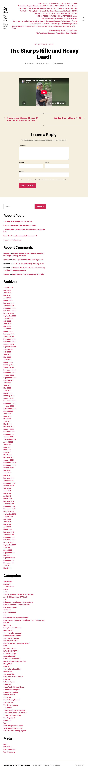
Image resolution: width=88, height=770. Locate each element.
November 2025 (9, 311)
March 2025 (7, 331)
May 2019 (7, 493)
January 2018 (8, 535)
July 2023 (7, 383)
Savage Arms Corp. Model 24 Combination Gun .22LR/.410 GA (56, 13)
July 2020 (7, 470)
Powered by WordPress (52, 765)
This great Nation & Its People (14, 710)
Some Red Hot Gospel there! (13, 687)
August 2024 (8, 349)
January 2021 (8, 460)
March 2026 (7, 300)
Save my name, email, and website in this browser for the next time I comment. (43, 180)
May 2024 (7, 357)
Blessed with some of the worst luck (16, 605)
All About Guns (41, 44)
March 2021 (7, 455)
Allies (5, 589)
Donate (74, 6)
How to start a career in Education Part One (62, 8)
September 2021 (9, 439)
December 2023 (9, 370)
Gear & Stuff (8, 630)
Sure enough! (55, 24)
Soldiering (7, 684)
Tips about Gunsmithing (12, 715)
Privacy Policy (33, 11)
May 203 (6, 555)
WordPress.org (9, 752)
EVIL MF (6, 623)
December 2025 (9, 308)
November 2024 (9, 342)
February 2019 (8, 501)
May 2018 (7, 524)
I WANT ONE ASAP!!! (10, 651)
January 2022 (8, 429)
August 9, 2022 (44, 63)
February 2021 (8, 457)
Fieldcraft (7, 625)
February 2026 (8, 303)
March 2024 (7, 362)
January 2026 (8, 306)
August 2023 (8, 380)
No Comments (58, 63)
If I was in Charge (9, 653)
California (7, 610)
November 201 (8, 563)
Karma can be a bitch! (11, 659)
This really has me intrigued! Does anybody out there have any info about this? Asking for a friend (43, 27)
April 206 (6, 547)
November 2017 (9, 540)
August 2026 (8, 288)
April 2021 (7, 452)
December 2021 (9, 432)
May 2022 (7, 419)
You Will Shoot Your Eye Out (5, 14)
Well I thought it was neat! (12, 728)
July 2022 (7, 414)
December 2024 (9, 339)
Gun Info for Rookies (10, 641)
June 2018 (7, 522)
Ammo (51, 44)
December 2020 (9, 462)
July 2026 (7, 290)
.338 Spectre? (42, 3)
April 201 (6, 565)
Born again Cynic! (10, 607)
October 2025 (8, 313)
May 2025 (7, 326)
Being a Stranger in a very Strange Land (18, 602)
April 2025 (7, 329)
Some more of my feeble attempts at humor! (29, 21)
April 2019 (7, 496)
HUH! (5, 646)
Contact (68, 6)
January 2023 (8, 398)
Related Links (44, 11)
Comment (22, 145)
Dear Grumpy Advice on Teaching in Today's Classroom (24, 620)
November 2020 (9, 465)
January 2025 (8, 336)
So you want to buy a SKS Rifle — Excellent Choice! (59, 18)
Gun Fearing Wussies (11, 638)
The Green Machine (10, 705)
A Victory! (7, 584)
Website (21, 171)
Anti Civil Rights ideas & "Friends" (15, 597)
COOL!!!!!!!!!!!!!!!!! (9, 612)
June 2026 (7, 293)
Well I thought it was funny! (13, 726)
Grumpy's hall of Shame (12, 635)
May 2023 (7, 388)
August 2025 (8, 318)
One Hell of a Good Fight (12, 669)
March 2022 (7, 424)
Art (4, 599)
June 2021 (7, 447)
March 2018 (7, 529)
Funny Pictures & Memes (12, 628)
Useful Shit (7, 720)
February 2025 (8, 334)
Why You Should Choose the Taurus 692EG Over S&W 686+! (56, 33)
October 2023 (8, 375)
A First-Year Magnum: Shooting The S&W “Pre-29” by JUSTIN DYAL (41, 6)
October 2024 (8, 344)
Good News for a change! (12, 633)
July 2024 (7, 352)
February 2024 (8, 365)
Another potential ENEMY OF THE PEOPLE (18, 594)
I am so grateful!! (9, 648)
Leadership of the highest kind (14, 661)
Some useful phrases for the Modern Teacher (61, 21)
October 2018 (8, 511)
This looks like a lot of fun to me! (15, 713)
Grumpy (31, 63)
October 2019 (8, 486)
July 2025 (7, 321)
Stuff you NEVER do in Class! (39, 24)
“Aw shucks (7, 581)
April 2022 (7, 421)
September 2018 (9, 514)
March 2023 (7, 393)
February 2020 (9, 478)
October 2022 (8, 406)
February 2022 (8, 426)
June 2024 (7, 354)
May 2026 (7, 295)
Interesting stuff (9, 656)
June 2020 (7, 473)
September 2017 (9, 545)
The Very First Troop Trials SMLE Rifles (17, 221)
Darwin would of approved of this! (15, 617)
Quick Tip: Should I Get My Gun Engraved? (27, 260)
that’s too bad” (8, 702)
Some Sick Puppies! (10, 692)
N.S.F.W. (23, 11)
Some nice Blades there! (12, 240)
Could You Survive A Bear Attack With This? (28, 274)
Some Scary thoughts (11, 689)
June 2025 (7, 324)
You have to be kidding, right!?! (14, 731)
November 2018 (9, 509)
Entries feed (7, 747)
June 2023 (7, 385)
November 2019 (9, 483)
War (5, 723)
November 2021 (9, 434)
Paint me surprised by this (13, 677)
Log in (5, 744)
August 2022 (8, 411)
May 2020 (7, 475)
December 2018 (9, 506)
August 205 (7, 550)
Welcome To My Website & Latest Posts (63, 30)
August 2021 (8, 442)
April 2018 (7, 527)
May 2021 (7, 450)
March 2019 (7, 498)
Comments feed (9, 749)
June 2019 (7, 491)
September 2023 (9, 378)
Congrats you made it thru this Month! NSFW (19, 225)
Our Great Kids (8, 674)
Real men (6, 679)
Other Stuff (7, 671)
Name (21, 162)
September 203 (9, 553)
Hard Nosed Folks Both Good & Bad (16, 643)
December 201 (8, 560)
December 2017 (9, 537)
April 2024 (7, 360)
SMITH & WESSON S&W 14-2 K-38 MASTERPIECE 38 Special (57, 16)
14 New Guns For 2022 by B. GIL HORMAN (63, 3)
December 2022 (9, 401)
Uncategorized (9, 718)
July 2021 (7, 444)
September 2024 (9, 347)
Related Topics (9, 682)
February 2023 (8, 396)
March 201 (7, 568)
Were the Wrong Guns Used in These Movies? (20, 236)
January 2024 (8, 367)
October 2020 (8, 468)
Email (47, 162)
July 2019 (7, 488)
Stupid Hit (7, 697)
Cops (5, 615)
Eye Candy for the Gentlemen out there (32, 8)
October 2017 (8, 542)
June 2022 (7, 416)
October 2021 (8, 437)
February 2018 (8, 532)
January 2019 (8, 504)
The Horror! (7, 708)
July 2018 (7, 519)
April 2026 (7, 298)
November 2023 (9, 372)
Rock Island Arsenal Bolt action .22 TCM (63, 11)
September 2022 (9, 408)
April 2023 (7, 390)
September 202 (9, 558)
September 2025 (9, 316)
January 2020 (8, 480)
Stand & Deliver (9, 695)
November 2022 (9, 403)
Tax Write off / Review (11, 700)
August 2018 (8, 517)
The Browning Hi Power (69, 24)
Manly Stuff (7, 664)
